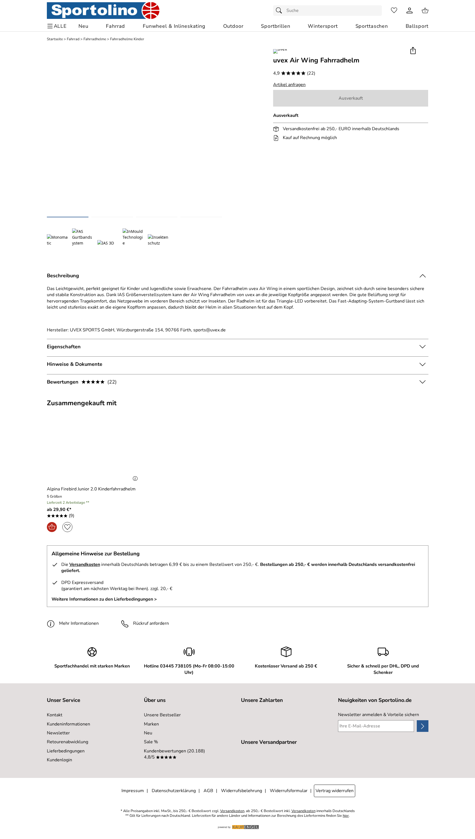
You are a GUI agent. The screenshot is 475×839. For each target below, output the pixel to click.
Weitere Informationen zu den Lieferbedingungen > (104, 599)
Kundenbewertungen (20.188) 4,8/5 (174, 754)
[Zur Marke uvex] (280, 51)
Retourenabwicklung (67, 742)
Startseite (55, 39)
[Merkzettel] (394, 10)
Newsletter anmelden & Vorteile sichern (378, 715)
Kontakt (54, 715)
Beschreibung (63, 275)
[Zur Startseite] (103, 10)
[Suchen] (280, 10)
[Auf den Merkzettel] (67, 527)
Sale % (151, 742)
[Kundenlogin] (409, 10)
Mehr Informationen (79, 623)
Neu (148, 733)
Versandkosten (84, 564)
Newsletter (58, 733)
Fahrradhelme (94, 39)
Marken (151, 724)
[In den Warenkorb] (52, 527)
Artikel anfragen (289, 85)
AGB (208, 791)
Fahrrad (73, 39)
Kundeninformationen (68, 724)
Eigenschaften (64, 346)
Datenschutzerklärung (174, 791)
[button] (413, 51)
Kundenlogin (59, 760)
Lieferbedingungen (66, 751)
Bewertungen (82, 382)
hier (346, 815)
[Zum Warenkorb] (425, 10)
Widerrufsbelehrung (241, 791)
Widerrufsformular (289, 791)
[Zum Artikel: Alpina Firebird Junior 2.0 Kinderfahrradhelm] (93, 451)
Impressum (132, 791)
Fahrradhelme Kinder (127, 39)
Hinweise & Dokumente (74, 364)
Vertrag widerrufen (335, 791)
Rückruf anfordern (151, 623)
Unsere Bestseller (162, 715)
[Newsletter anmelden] (422, 726)
